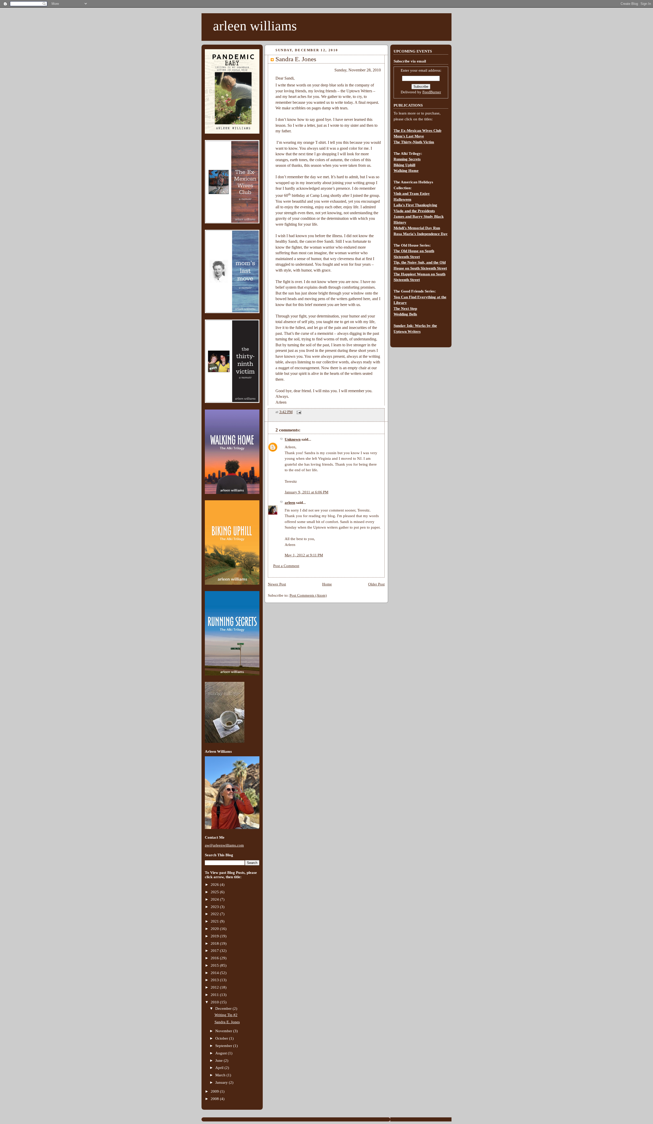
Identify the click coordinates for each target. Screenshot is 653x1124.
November (224, 1031)
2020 (215, 929)
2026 (215, 885)
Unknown (292, 439)
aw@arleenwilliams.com (224, 845)
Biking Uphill (404, 165)
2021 (215, 921)
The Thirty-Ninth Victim (414, 142)
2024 (215, 899)
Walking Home (406, 171)
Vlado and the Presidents (414, 211)
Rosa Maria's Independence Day (421, 234)
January (222, 1082)
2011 (215, 995)
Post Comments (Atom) (308, 595)
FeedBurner (431, 92)
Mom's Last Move (409, 136)
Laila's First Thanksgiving (415, 205)
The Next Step (405, 308)
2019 (215, 936)
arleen (290, 503)
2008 (215, 1099)
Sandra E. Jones (227, 1022)
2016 (215, 958)
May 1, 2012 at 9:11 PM (304, 555)
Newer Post (277, 584)
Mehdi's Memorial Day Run (417, 228)
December (224, 1008)
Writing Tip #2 (226, 1015)
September (224, 1046)
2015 (215, 965)
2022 (215, 914)
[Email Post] (298, 412)
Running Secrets (407, 159)
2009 (215, 1091)
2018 (215, 943)
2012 (215, 987)
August (221, 1053)
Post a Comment (286, 566)
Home (327, 584)
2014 (215, 973)
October (222, 1038)
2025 (215, 892)
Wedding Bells (405, 314)
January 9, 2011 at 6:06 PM (306, 492)
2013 (215, 980)
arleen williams (255, 25)
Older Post (376, 584)
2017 (215, 951)
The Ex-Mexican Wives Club (417, 131)
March (221, 1075)
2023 (215, 907)
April (219, 1068)
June (219, 1060)
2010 (215, 1002)
